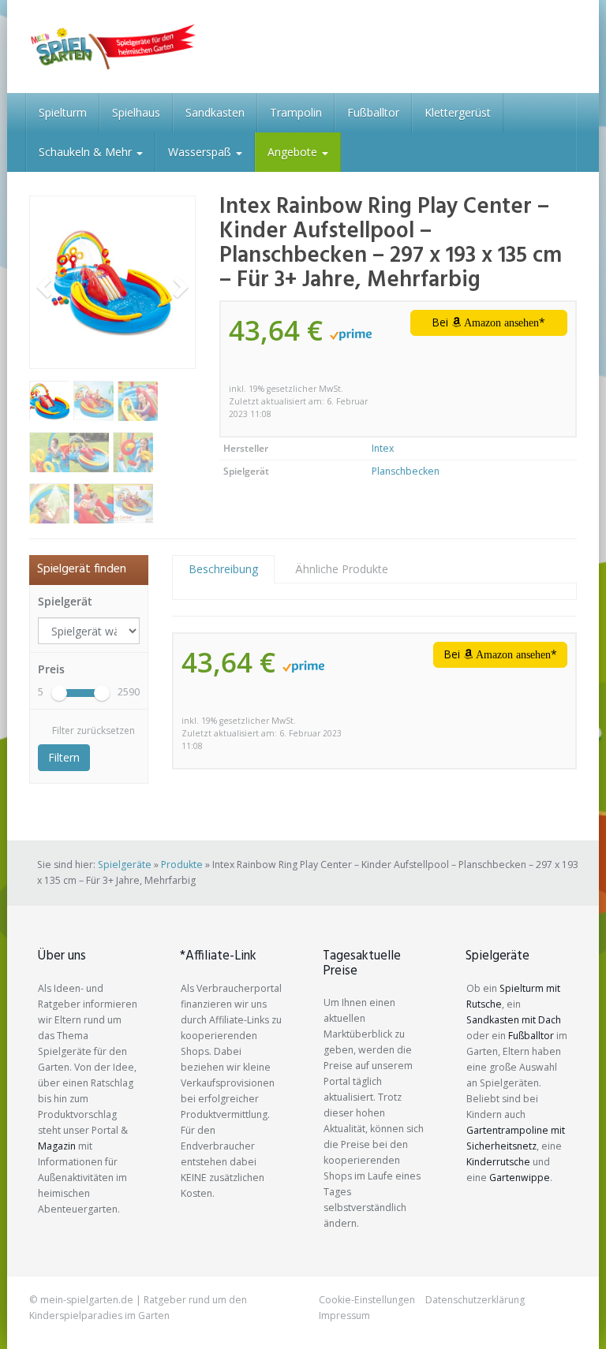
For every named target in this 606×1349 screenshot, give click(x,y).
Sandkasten (215, 112)
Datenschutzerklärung (475, 1299)
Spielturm (63, 112)
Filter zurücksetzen (93, 730)
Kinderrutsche (498, 1161)
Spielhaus (136, 112)
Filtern (64, 757)
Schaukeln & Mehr (87, 151)
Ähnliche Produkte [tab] (341, 568)
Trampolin (296, 112)
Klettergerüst (458, 112)
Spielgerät (65, 601)
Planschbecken (406, 471)
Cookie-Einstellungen (367, 1299)
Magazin (57, 1146)
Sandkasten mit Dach (513, 1020)
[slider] (59, 693)
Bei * (488, 322)
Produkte (182, 864)
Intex (383, 448)
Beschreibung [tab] (223, 568)
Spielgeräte (125, 864)
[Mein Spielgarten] (112, 46)
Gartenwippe (519, 1177)
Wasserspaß (201, 151)
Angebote (293, 151)
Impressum (344, 1315)
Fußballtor (373, 112)
